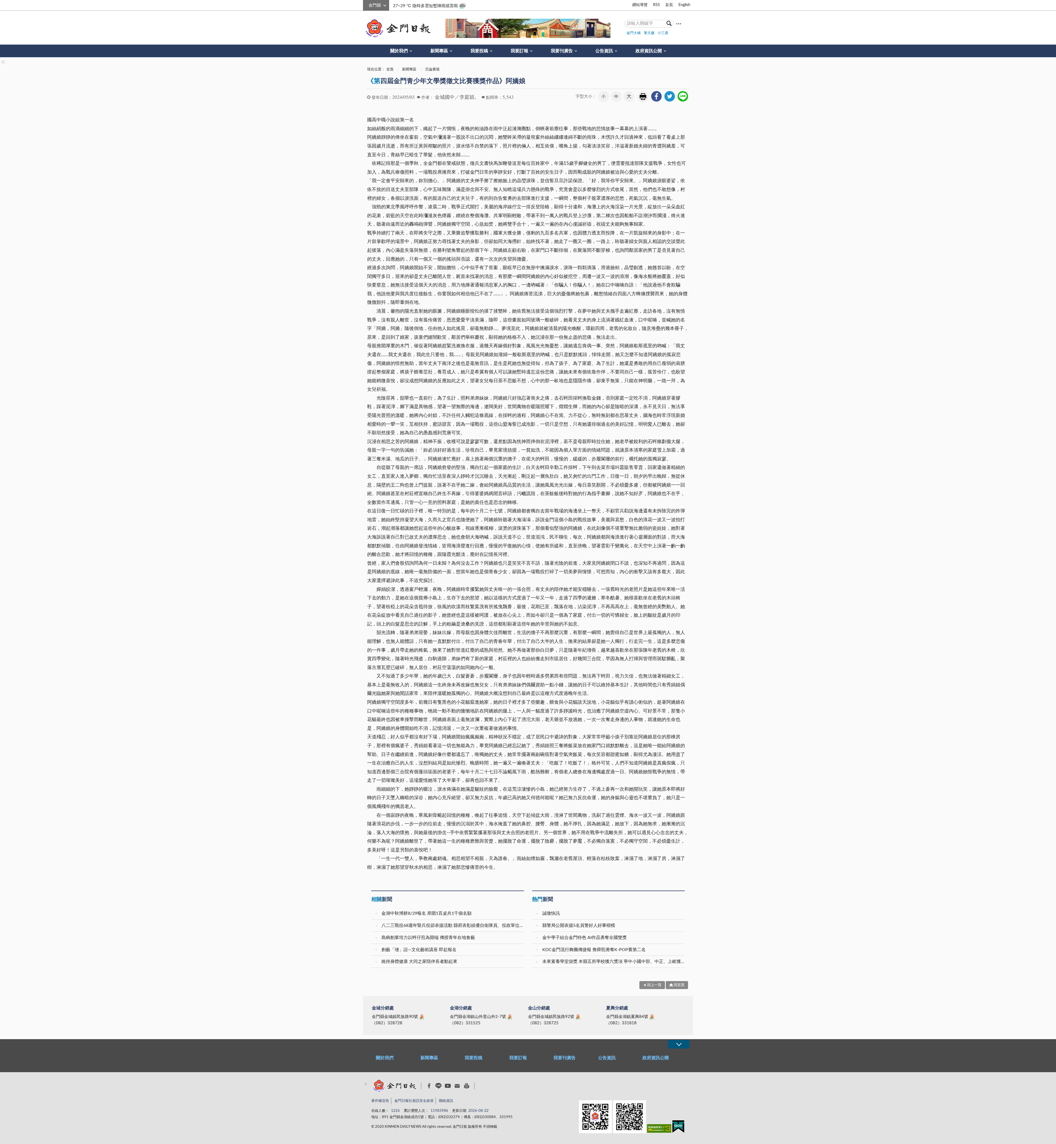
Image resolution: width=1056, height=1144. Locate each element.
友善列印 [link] (642, 96)
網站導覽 (640, 5)
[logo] (397, 28)
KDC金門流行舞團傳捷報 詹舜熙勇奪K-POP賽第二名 (594, 950)
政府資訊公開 (649, 51)
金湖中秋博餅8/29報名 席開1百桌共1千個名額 (426, 913)
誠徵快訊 (551, 913)
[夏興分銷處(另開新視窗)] (652, 1017)
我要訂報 (519, 51)
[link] (656, 96)
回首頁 (679, 985)
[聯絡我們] (457, 1085)
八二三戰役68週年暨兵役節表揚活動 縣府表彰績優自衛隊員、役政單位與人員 (453, 925)
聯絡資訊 (446, 1101)
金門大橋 (633, 33)
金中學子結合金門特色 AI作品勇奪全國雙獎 (584, 937)
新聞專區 (439, 51)
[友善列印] (466, 1085)
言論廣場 (432, 69)
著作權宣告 (380, 1101)
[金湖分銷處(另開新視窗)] (510, 1017)
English (684, 5)
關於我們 (399, 51)
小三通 (663, 33)
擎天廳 (649, 33)
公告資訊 (604, 51)
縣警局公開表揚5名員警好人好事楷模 (578, 925)
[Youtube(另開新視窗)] (447, 1085)
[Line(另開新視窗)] (438, 1085)
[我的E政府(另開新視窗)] (678, 1127)
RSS (656, 5)
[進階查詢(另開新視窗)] (678, 23)
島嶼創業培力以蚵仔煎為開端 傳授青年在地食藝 (428, 937)
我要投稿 (479, 51)
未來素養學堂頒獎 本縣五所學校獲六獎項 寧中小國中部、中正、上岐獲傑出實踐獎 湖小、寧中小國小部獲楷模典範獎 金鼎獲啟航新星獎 (614, 961)
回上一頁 (654, 985)
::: (366, 4)
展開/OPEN (678, 1044)
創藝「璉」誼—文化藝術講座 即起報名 (419, 950)
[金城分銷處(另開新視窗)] (422, 1017)
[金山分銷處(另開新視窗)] (578, 1017)
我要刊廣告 (562, 51)
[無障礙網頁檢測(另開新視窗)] (659, 1129)
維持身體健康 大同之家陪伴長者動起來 (419, 961)
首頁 (669, 5)
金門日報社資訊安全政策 (414, 1101)
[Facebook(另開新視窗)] (429, 1086)
